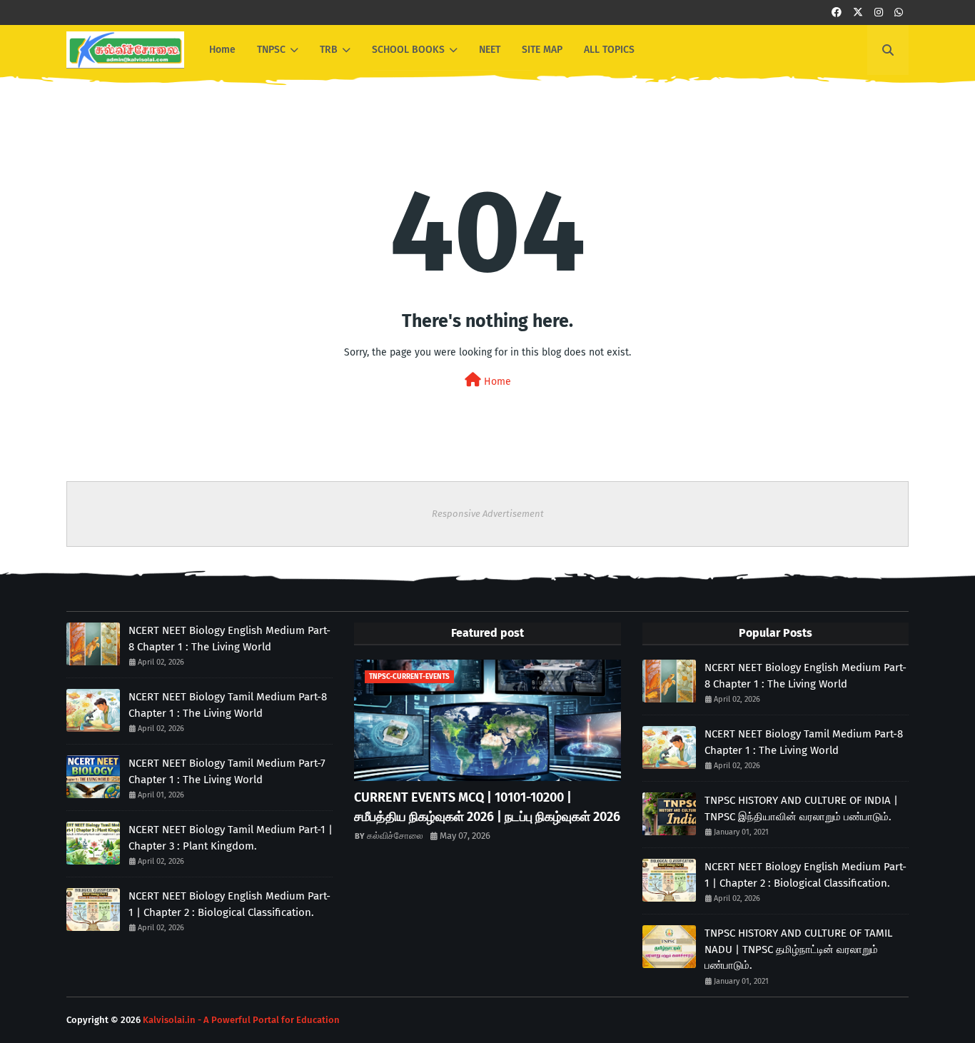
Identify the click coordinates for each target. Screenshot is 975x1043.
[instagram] (879, 12)
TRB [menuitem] (329, 50)
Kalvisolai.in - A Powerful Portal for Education (241, 1019)
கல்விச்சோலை (395, 835)
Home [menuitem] (222, 50)
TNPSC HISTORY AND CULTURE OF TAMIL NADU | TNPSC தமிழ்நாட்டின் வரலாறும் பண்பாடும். (798, 949)
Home (496, 382)
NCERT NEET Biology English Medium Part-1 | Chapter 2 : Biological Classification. (229, 904)
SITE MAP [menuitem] (542, 50)
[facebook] (836, 12)
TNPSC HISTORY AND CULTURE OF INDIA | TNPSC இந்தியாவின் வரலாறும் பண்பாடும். (801, 808)
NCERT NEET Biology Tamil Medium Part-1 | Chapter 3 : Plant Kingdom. (230, 837)
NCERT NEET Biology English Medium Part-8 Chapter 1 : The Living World (229, 638)
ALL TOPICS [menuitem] (609, 50)
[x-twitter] (858, 12)
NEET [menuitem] (489, 50)
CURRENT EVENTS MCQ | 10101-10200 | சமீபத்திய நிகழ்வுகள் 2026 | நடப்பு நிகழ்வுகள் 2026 (487, 807)
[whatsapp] (899, 12)
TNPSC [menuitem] (271, 50)
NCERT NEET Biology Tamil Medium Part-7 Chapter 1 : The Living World (226, 771)
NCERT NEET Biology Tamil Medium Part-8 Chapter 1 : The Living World (227, 705)
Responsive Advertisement (488, 513)
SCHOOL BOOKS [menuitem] (408, 50)
